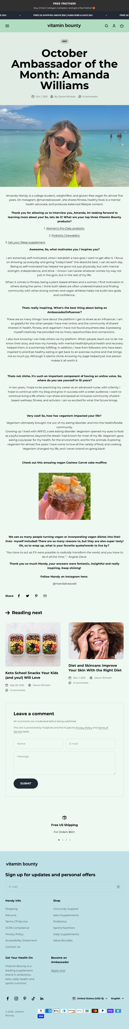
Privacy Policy (84, 727)
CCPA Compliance (17, 927)
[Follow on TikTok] (33, 998)
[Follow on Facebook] (7, 998)
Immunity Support (65, 908)
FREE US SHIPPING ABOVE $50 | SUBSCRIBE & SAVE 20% (55, 15)
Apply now (58, 970)
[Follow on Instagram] (16, 998)
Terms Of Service (16, 921)
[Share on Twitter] (27, 595)
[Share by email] (45, 595)
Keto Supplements (66, 915)
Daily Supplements (66, 934)
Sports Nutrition (64, 927)
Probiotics (60, 921)
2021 (64, 41)
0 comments (90, 96)
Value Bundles (63, 940)
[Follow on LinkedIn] (42, 998)
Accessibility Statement (21, 940)
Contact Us (12, 946)
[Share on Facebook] (18, 595)
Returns (10, 915)
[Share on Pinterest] (36, 595)
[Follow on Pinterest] (25, 998)
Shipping (11, 908)
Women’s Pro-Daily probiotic (65, 228)
